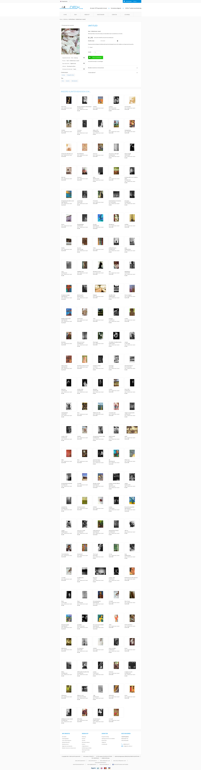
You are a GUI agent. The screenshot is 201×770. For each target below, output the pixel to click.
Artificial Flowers (112, 248)
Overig (63, 75)
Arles (126, 248)
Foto (63, 80)
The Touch (95, 554)
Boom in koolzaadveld (129, 507)
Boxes (126, 648)
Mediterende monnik (66, 318)
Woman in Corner (97, 271)
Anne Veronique (96, 459)
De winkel (127, 14)
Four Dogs (111, 365)
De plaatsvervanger (65, 295)
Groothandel (104, 744)
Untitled (95, 106)
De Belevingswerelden (86, 748)
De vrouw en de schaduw (98, 624)
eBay (75, 14)
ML (109, 459)
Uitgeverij (104, 742)
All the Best (111, 695)
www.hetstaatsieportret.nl (78, 764)
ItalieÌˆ (126, 436)
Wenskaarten (74, 80)
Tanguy (63, 530)
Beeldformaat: (91, 40)
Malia (62, 459)
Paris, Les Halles (112, 648)
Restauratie (104, 740)
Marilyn (63, 248)
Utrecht (83, 740)
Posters (83, 744)
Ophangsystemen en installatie (108, 738)
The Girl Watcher (65, 554)
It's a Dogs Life (80, 648)
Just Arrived (79, 318)
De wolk (94, 224)
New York (63, 389)
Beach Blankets (80, 153)
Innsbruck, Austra (81, 507)
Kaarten (67, 80)
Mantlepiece (127, 271)
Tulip (94, 695)
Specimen (95, 389)
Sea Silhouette (80, 577)
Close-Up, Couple (81, 530)
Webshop (86, 14)
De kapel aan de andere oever (67, 200)
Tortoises (79, 130)
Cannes (126, 342)
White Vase (127, 459)
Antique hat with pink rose (67, 153)
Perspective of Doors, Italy (99, 436)
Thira (110, 177)
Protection (95, 200)
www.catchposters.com (105, 760)
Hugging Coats (80, 271)
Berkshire (63, 342)
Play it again (95, 342)
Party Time (63, 106)
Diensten (114, 14)
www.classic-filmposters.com (119, 760)
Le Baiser (111, 106)
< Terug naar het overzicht (67, 25)
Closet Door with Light (114, 153)
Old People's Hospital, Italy (83, 671)
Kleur (73, 75)
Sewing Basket (128, 130)
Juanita (126, 483)
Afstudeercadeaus (86, 742)
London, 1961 (80, 389)
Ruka (94, 177)
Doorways (127, 200)
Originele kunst (85, 746)
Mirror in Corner (80, 342)
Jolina (110, 624)
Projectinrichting (105, 736)
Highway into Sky (96, 412)
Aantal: (89, 52)
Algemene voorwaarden (67, 746)
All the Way (79, 719)
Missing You (111, 224)
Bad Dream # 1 (80, 295)
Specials (83, 751)
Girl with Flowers (96, 719)
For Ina (110, 554)
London (126, 318)
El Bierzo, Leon (80, 695)
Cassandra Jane (112, 412)
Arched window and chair (66, 483)
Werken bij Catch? (66, 742)
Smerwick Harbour (129, 365)
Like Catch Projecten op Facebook (121, 764)
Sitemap (107, 758)
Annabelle (79, 624)
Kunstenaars (100, 14)
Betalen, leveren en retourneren (69, 748)
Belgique (95, 295)
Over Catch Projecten (66, 740)
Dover (126, 695)
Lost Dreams (80, 200)
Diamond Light (128, 153)
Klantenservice (65, 744)
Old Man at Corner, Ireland (67, 719)
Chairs (94, 248)
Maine (62, 671)
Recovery (95, 577)
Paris (78, 412)
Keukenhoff (80, 554)
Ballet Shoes (64, 648)
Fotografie (69, 75)
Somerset (95, 153)
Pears (78, 601)
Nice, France (127, 601)
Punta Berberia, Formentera (115, 200)
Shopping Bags (80, 224)
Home (65, 14)
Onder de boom (96, 530)
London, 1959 (64, 436)
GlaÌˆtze (126, 530)
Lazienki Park (64, 507)
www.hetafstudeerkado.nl (100, 762)
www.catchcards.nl (93, 760)
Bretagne (111, 318)
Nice (110, 130)
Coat (62, 271)
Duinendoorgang (65, 624)
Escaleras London (97, 365)
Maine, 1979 (95, 130)
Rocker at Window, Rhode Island (84, 106)
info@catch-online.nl (127, 746)
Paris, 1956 (127, 389)
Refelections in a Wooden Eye (131, 577)
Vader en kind (64, 365)
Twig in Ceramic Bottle (129, 412)
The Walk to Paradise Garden (115, 342)
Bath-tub (63, 177)
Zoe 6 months (128, 106)
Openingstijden (65, 738)
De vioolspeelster (97, 601)
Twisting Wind (64, 412)
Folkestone (63, 695)
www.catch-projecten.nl (80, 760)
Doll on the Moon (128, 624)
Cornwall (79, 483)
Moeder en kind (96, 483)
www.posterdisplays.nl (104, 764)
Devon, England (128, 295)
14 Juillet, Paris (112, 295)
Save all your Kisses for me (83, 365)
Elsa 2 (62, 601)
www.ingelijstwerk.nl (91, 764)
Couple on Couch (128, 671)
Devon (62, 224)
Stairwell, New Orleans (114, 530)
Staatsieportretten (86, 749)
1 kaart (91, 47)
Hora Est (79, 248)
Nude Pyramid (112, 436)
